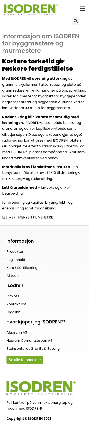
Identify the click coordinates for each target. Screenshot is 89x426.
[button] (83, 8)
